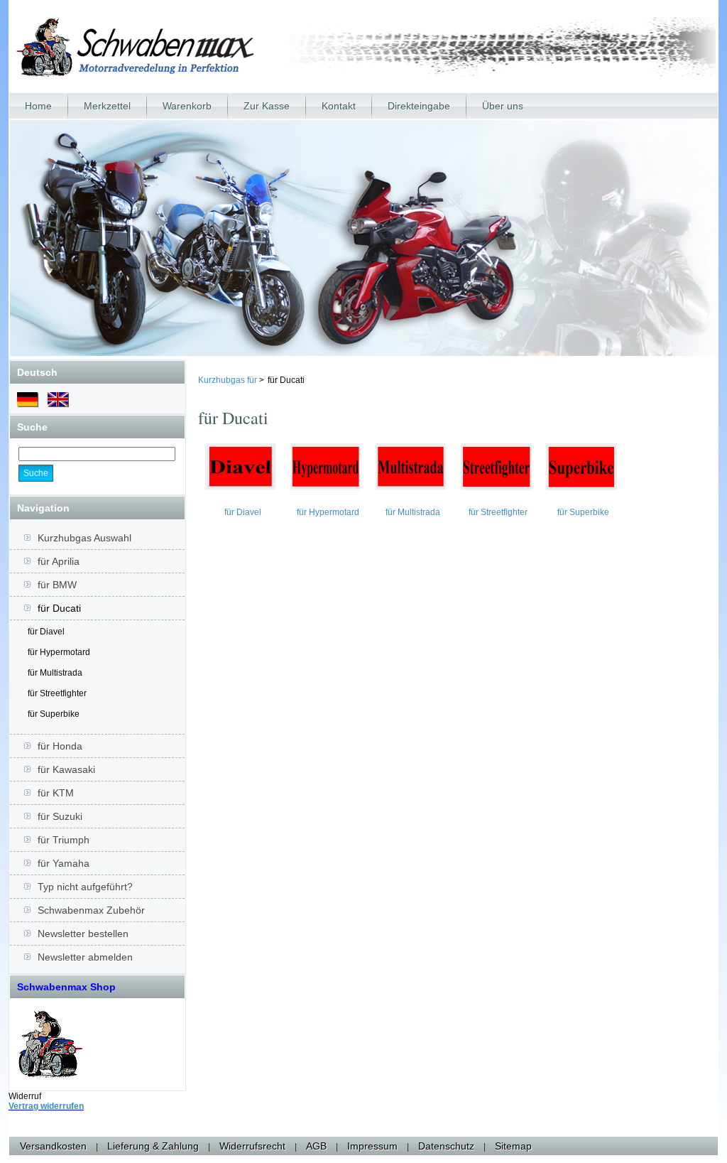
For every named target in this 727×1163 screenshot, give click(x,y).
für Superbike (54, 714)
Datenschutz (446, 1146)
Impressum (372, 1146)
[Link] (50, 1075)
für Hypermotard (59, 652)
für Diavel (46, 632)
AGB (316, 1146)
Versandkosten (53, 1146)
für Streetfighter (57, 693)
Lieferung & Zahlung (153, 1146)
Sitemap (513, 1146)
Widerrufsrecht (252, 1146)
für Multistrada (55, 673)
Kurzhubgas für (227, 380)
